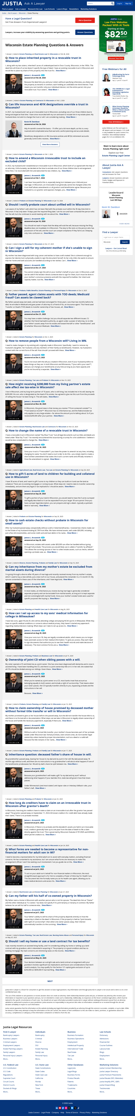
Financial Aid (104, 1042)
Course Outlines (106, 1045)
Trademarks (72, 1085)
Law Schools (49, 9)
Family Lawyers (9, 1052)
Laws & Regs (62, 9)
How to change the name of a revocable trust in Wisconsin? (48, 430)
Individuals (40, 1032)
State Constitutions (43, 1068)
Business (72, 1032)
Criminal (38, 1038)
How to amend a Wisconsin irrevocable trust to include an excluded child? (45, 159)
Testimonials (105, 1088)
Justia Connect (33, 1112)
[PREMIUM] (13, 82)
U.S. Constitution (9, 1068)
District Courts (9, 1085)
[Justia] (12, 3)
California (39, 1078)
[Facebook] (63, 1108)
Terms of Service (72, 1112)
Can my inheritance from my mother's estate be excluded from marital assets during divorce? (48, 568)
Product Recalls (74, 1078)
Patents (71, 1081)
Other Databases (75, 1065)
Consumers (106, 172)
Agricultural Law (26, 470)
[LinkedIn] (57, 1108)
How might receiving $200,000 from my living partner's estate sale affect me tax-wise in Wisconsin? (47, 385)
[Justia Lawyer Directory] (78, 1108)
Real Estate (72, 1052)
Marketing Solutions (89, 9)
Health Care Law (41, 609)
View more (124, 224)
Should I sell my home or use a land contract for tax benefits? (49, 941)
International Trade (75, 1049)
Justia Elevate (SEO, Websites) (111, 1078)
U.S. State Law (42, 1065)
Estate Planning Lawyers (13, 1049)
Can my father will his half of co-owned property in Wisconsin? (50, 895)
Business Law (47, 656)
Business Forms (74, 1075)
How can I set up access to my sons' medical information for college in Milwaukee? (46, 614)
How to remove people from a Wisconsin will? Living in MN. (48, 340)
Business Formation (75, 1035)
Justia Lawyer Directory (109, 1071)
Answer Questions (85, 32)
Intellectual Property (76, 1045)
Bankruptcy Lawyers (11, 1035)
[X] (75, 1108)
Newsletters (74, 9)
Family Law (53, 563)
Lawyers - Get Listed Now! (116, 248)
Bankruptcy (40, 1035)
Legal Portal (45, 1112)
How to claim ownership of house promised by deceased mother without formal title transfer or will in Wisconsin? (49, 709)
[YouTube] (60, 1108)
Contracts (39, 100)
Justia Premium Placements (110, 1075)
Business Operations (76, 1038)
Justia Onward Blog (107, 1085)
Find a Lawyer (7, 9)
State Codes (40, 1071)
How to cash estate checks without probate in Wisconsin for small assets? (46, 521)
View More (60, 70)
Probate (23, 201)
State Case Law (41, 1075)
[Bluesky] (72, 1108)
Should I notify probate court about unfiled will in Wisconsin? (49, 204)
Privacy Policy (85, 1112)
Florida (38, 1081)
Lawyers (105, 178)
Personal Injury (59, 290)
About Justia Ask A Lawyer (112, 166)
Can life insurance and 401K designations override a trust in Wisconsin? (46, 105)
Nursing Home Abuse (61, 935)
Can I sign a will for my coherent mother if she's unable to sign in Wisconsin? (48, 249)
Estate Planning (26, 54)
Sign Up (128, 3)
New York (39, 1085)
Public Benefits (32, 290)
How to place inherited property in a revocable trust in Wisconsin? (43, 59)
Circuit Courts (8, 1081)
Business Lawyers (10, 1038)
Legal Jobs (72, 1068)
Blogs (102, 1052)
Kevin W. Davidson (111, 207)
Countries (71, 1088)
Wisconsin (22, 13)
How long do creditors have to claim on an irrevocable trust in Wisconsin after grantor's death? (48, 804)
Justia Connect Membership (111, 1068)
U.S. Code (6, 1071)
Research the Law (35, 9)
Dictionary (104, 1035)
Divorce (22, 563)
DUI (36, 1045)
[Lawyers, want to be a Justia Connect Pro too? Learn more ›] (43, 75)
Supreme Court (9, 1078)
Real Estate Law (41, 54)
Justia (4, 13)
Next (50, 981)
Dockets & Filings (10, 1088)
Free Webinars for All (114, 69)
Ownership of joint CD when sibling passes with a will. (44, 659)
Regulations (8, 1075)
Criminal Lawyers (10, 1042)
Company (55, 1112)
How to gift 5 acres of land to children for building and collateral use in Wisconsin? (50, 475)
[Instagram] (66, 1108)
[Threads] (69, 1108)
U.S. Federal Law (10, 1065)
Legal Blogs (72, 1071)
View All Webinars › (116, 122)
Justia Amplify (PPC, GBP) (109, 1081)
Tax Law (35, 380)
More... (5, 1059)
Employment (72, 1042)
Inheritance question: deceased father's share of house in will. (50, 754)
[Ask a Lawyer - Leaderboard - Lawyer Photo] (106, 214)
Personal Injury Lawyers (12, 1055)
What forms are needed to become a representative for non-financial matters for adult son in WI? (47, 850)
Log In (119, 3)
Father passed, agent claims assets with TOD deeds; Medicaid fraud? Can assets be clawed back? (47, 295)
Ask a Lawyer (20, 9)
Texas (37, 1088)
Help (62, 1112)
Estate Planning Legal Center (116, 155)
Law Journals (105, 1049)
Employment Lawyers (11, 1045)
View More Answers (50, 144)
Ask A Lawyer (12, 13)
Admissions (104, 1038)
